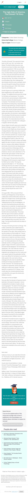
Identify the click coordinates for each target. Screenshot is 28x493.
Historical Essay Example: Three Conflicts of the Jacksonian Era (11, 439)
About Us (14, 471)
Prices (9, 471)
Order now (21, 6)
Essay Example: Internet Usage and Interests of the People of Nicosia (12, 449)
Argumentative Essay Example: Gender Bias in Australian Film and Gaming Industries (13, 444)
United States (13, 37)
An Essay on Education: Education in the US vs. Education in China (13, 434)
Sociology (21, 37)
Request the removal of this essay (12, 424)
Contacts (18, 471)
